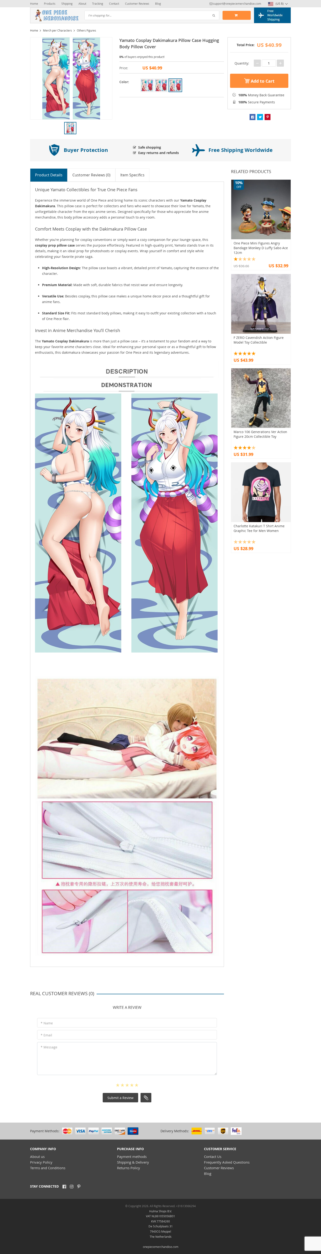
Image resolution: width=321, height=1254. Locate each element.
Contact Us (212, 1156)
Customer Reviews (137, 3)
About (82, 3)
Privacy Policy (41, 1162)
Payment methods (132, 1156)
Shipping (67, 3)
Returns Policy (128, 1167)
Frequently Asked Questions (227, 1162)
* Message (49, 1047)
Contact (114, 3)
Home (34, 3)
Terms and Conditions (47, 1167)
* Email (46, 1035)
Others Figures (86, 30)
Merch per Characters (57, 30)
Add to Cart (262, 81)
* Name (47, 1023)
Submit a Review (120, 1098)
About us (37, 1156)
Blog (158, 3)
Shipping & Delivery (133, 1162)
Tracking (97, 3)
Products (49, 3)
